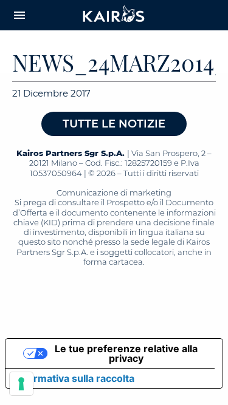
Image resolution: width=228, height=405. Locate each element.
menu (19, 15)
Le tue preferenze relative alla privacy (126, 353)
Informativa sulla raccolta (74, 378)
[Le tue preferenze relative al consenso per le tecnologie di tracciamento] (21, 383)
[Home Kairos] (114, 15)
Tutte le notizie (114, 124)
